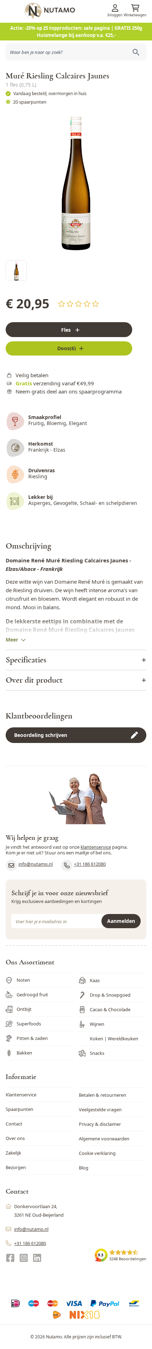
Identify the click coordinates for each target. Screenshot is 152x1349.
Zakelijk (13, 1153)
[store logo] (87, 11)
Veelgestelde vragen (100, 1109)
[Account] (114, 8)
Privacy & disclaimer (100, 1124)
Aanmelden (121, 921)
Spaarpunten (19, 1109)
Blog (83, 1167)
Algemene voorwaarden (104, 1138)
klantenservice (96, 847)
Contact (14, 1124)
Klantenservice (21, 1094)
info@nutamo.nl (35, 864)
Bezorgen (16, 1167)
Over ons (15, 1138)
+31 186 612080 (90, 864)
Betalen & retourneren (102, 1095)
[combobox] (76, 51)
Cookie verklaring (97, 1153)
